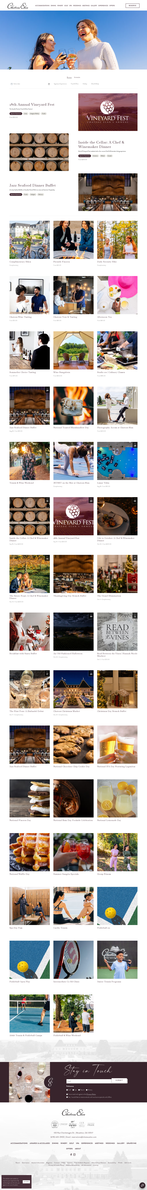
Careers (69, 1163)
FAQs (63, 1163)
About (78, 1149)
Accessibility (112, 1163)
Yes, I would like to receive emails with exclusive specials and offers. (90, 1097)
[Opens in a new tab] (71, 1154)
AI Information (86, 1165)
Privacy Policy (91, 1094)
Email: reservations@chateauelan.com (81, 1137)
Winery (60, 6)
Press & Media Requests (82, 1163)
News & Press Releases (99, 1163)
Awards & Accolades (40, 1143)
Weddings (77, 6)
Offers (112, 6)
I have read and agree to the (82, 1094)
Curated (110, 156)
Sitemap (95, 1165)
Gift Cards (128, 1163)
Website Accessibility (73, 1165)
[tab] (69, 77)
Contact (57, 1163)
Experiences (103, 6)
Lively (25, 113)
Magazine (49, 1163)
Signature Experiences (16, 113)
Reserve (132, 6)
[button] (15, 84)
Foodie (43, 113)
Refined (102, 156)
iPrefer (120, 1163)
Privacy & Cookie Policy (56, 1165)
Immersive (95, 156)
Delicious (40, 194)
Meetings (86, 6)
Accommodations (42, 6)
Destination (26, 1163)
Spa (70, 6)
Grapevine (131, 1143)
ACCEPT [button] (26, 1182)
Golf (66, 6)
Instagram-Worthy (34, 113)
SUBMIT (119, 1080)
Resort (81, 1090)
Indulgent (33, 194)
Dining (53, 6)
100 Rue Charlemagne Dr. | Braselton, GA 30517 (73, 1133)
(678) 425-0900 (57, 1137)
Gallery (94, 6)
